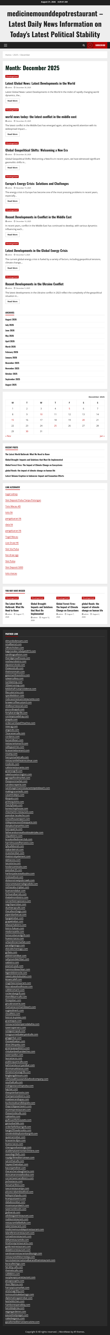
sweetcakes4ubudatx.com (18, 976)
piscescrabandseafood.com (19, 1191)
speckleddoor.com (14, 695)
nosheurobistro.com (15, 661)
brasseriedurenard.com (17, 750)
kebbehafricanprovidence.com (20, 688)
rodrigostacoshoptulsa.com (19, 1085)
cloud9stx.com (12, 1013)
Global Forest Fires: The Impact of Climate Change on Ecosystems (33, 465)
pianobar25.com (13, 870)
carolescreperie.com (15, 784)
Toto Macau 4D (13, 506)
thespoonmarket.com (16, 781)
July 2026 (9, 324)
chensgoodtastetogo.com (18, 1147)
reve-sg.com (11, 726)
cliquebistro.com (13, 835)
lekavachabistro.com (15, 924)
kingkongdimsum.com (16, 1075)
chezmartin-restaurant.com (19, 811)
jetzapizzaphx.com (14, 1280)
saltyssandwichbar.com (17, 959)
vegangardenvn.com (15, 1311)
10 (41, 414)
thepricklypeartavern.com (18, 1106)
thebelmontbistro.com (16, 897)
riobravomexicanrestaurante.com (22, 699)
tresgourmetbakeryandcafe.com (21, 1034)
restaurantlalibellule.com (18, 1222)
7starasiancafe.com (15, 733)
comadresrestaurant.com (18, 1236)
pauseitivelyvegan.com (16, 1314)
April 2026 (10, 341)
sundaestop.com (13, 681)
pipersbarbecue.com (15, 914)
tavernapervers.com (15, 1027)
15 (12, 419)
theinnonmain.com (15, 671)
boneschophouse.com (16, 808)
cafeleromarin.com (15, 989)
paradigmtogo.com (15, 945)
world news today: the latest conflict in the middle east (40, 116)
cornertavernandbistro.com (19, 1178)
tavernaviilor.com (14, 1054)
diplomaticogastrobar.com (18, 1297)
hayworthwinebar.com (16, 1164)
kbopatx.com (12, 798)
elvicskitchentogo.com (16, 948)
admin (9, 87)
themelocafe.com (14, 1270)
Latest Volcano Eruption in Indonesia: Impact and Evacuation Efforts (34, 475)
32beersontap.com (15, 685)
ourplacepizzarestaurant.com (20, 1277)
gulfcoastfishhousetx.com (18, 1119)
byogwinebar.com (14, 918)
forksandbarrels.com (16, 894)
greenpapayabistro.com (17, 1047)
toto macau (11, 573)
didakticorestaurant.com (17, 1249)
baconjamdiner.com (15, 1167)
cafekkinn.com (12, 1273)
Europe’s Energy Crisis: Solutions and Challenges (37, 183)
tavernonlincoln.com (15, 1208)
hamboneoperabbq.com (17, 1304)
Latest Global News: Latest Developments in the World (40, 83)
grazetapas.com (13, 1020)
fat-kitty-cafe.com (14, 1266)
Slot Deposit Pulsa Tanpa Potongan (23, 500)
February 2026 (11, 352)
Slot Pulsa (10, 561)
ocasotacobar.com (14, 852)
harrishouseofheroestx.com (19, 842)
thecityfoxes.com (14, 805)
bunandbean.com (14, 740)
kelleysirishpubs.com (16, 1195)
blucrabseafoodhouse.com (19, 986)
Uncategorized (12, 76)
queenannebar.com (15, 1137)
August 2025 (10, 384)
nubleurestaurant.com (16, 1219)
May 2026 (9, 335)
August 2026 (11, 319)
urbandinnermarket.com (17, 941)
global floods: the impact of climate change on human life (30, 470)
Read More (14, 101)
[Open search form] (84, 45)
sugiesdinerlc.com (14, 1010)
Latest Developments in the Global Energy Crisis (36, 250)
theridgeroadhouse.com (17, 657)
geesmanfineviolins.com (17, 675)
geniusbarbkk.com (14, 1123)
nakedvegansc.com (15, 1318)
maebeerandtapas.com (17, 1099)
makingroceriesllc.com (16, 791)
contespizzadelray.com (17, 716)
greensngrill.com (13, 770)
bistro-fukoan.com (14, 928)
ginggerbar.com (13, 1037)
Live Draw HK (12, 542)
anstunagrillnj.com (14, 1290)
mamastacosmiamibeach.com (20, 1006)
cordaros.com (12, 736)
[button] (5, 45)
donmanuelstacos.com (17, 1068)
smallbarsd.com (13, 644)
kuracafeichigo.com (15, 1263)
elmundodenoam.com (16, 640)
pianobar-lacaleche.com (17, 815)
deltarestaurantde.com (17, 1239)
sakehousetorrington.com (18, 774)
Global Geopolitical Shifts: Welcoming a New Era (36, 150)
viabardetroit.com (14, 849)
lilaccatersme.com (14, 692)
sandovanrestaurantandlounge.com (23, 1253)
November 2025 (12, 368)
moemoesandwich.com (17, 1205)
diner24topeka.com (15, 1044)
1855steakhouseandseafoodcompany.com (26, 1078)
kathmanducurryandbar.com (20, 1065)
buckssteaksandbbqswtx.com (20, 1102)
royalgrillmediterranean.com (19, 1157)
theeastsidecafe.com (15, 1113)
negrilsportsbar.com (15, 904)
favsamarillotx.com (15, 1184)
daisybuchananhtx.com (17, 825)
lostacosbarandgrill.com (17, 935)
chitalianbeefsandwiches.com (20, 1051)
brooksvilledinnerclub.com (18, 839)
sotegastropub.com (15, 1030)
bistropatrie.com (13, 828)
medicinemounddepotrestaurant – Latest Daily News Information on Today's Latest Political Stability (55, 23)
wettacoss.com (13, 859)
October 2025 (11, 373)
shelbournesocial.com (16, 705)
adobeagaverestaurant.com (19, 1215)
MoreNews (64, 1331)
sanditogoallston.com (16, 654)
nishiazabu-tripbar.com (17, 887)
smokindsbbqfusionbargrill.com (21, 1133)
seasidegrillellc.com (15, 1154)
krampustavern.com (15, 1198)
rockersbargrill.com (15, 993)
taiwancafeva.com (14, 678)
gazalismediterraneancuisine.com (22, 1321)
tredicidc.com (12, 763)
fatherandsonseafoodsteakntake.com (24, 832)
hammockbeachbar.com (17, 969)
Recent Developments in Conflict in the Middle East (38, 216)
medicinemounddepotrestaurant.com (24, 1229)
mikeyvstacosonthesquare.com (21, 822)
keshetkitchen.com (14, 1301)
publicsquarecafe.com (16, 1061)
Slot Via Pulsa (12, 549)
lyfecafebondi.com (14, 846)
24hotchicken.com (14, 647)
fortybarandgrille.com (16, 712)
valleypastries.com (14, 746)
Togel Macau (11, 536)
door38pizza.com (14, 1284)
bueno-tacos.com (14, 1143)
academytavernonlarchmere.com (22, 1150)
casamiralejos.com (14, 794)
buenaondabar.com (15, 890)
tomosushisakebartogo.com (19, 1294)
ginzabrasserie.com (15, 1003)
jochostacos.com (14, 1181)
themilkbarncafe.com (16, 996)
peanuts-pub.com (14, 965)
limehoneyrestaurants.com (19, 1243)
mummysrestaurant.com (18, 1109)
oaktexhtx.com (12, 1116)
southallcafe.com (14, 1082)
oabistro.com (12, 962)
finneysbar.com (13, 1000)
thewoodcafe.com (14, 668)
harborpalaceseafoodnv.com (20, 873)
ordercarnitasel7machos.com (20, 722)
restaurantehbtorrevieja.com (20, 1256)
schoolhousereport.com (17, 818)
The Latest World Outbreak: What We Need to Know (27, 454)
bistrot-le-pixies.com (15, 1017)
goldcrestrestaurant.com (18, 1246)
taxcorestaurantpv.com (17, 1188)
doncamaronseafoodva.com (19, 1174)
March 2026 (10, 346)
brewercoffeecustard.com (18, 702)
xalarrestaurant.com (15, 1225)
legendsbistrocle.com (16, 972)
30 (27, 431)
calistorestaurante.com (17, 767)
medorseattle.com (14, 931)
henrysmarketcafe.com (17, 757)
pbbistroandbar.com (15, 955)
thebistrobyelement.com (17, 856)
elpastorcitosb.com (15, 664)
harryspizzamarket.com (17, 1287)
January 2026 (11, 357)
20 (83, 419)
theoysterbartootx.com (17, 1092)
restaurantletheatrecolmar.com (21, 760)
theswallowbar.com (15, 1041)
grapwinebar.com (14, 921)
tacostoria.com (13, 863)
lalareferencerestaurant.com (19, 1232)
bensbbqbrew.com (14, 1308)
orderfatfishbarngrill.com (18, 1126)
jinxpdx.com (11, 719)
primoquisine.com (14, 801)
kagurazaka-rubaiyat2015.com (20, 651)
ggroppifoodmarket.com (17, 777)
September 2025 (12, 379)
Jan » (102, 436)
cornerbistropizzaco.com (18, 900)
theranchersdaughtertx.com (19, 1171)
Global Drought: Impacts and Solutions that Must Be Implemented (34, 459)
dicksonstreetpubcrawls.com (20, 880)
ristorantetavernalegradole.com (21, 883)
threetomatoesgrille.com (18, 1071)
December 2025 (12, 362)
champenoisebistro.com (17, 1095)
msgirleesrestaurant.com (18, 982)
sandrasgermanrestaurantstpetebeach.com (27, 787)
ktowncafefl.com (13, 979)
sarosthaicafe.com (14, 1160)
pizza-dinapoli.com (14, 709)
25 (55, 425)
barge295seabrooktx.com (18, 1130)
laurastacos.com (13, 1058)
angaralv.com (12, 729)
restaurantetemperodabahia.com (22, 1024)
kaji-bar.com (11, 1089)
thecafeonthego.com (15, 911)
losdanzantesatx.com (16, 866)
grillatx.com (11, 952)
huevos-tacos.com (14, 938)
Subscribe (100, 45)
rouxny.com (11, 753)
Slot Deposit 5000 (14, 567)
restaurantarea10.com (16, 743)
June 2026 (9, 330)
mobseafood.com (14, 876)
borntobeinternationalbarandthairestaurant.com (30, 1260)
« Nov (8, 436)
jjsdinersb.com (12, 1212)
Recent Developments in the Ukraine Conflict (34, 283)
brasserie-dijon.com (15, 1140)
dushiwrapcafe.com (15, 907)
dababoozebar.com (15, 1201)
